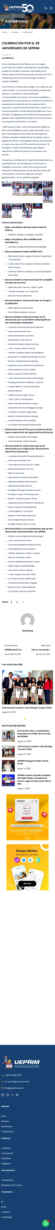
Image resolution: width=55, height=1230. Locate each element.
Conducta (6, 1148)
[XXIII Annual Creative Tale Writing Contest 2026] (27, 687)
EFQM (3, 1206)
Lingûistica (6, 1163)
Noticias (15, 32)
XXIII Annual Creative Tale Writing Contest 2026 (27, 707)
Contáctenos (7, 1131)
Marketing (27, 630)
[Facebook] (11, 602)
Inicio (3, 1116)
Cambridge (6, 1217)
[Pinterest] (23, 602)
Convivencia (7, 1153)
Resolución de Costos (11, 1185)
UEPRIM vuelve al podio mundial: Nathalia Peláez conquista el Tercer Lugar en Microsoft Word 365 (34, 779)
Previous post (11, 645)
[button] (25, 718)
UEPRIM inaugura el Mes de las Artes (32, 762)
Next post (45, 645)
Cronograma (7, 1180)
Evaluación (6, 1158)
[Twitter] (17, 602)
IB (2, 1201)
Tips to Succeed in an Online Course (40, 651)
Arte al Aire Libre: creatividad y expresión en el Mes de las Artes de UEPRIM (34, 733)
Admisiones (6, 1126)
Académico (28, 32)
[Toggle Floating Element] (45, 1223)
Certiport (5, 1212)
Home (4, 32)
